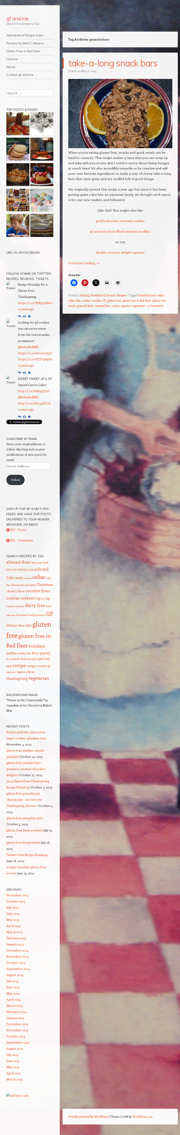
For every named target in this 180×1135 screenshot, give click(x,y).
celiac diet (74, 300)
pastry (45, 653)
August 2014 (14, 975)
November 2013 (17, 1030)
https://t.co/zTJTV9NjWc (35, 359)
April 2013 (13, 1073)
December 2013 (17, 1024)
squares (125, 306)
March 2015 (14, 932)
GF (104, 300)
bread (43, 569)
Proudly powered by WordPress (88, 1116)
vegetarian (138, 306)
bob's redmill (29, 569)
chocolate (30, 585)
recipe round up (38, 666)
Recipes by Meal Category (25, 43)
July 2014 (12, 981)
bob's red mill (14, 569)
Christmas (44, 584)
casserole (27, 578)
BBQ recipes (37, 562)
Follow (15, 480)
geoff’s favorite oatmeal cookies (120, 221)
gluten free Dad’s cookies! (24, 830)
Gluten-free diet (19, 625)
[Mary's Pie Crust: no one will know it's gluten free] (41, 226)
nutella (21, 653)
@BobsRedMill (28, 347)
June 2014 (13, 987)
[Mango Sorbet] (17, 226)
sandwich (11, 672)
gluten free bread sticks (23, 842)
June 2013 (12, 1061)
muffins (11, 653)
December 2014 (17, 950)
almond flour (18, 562)
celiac (160, 295)
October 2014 (15, 963)
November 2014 (17, 956)
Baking (84, 295)
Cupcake (10, 606)
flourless (21, 615)
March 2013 (14, 1079)
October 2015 (15, 901)
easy (13, 615)
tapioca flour (25, 672)
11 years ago (26, 309)
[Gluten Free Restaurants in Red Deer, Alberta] (41, 124)
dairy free (35, 605)
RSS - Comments (21, 540)
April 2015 (13, 926)
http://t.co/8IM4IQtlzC (34, 391)
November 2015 (17, 895)
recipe (116, 306)
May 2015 (12, 920)
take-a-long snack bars (112, 63)
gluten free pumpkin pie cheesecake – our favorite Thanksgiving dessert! (24, 799)
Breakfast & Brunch (103, 295)
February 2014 (16, 1012)
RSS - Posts (17, 530)
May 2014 (12, 993)
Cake (10, 577)
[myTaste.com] (17, 1095)
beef (45, 562)
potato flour (20, 658)
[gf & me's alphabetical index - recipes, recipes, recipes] (17, 201)
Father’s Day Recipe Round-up (27, 855)
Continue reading (83, 263)
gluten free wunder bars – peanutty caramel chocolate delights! (26, 769)
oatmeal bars (102, 306)
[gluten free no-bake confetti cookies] (41, 201)
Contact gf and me (19, 75)
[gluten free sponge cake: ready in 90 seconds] (41, 175)
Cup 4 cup (42, 598)
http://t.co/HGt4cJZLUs (34, 403)
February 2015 (16, 938)
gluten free (114, 300)
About (10, 67)
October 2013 (15, 1036)
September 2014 (18, 969)
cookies (96, 300)
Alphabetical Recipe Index (24, 35)
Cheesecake (17, 585)
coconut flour (37, 590)
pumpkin (32, 658)
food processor (36, 615)
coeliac (86, 300)
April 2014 (13, 999)
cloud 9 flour (15, 591)
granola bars (85, 306)
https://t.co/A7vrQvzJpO (35, 353)
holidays (37, 646)
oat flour (33, 653)
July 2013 (12, 1055)
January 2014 (15, 1018)
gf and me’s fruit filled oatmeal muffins (120, 231)
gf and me (17, 18)
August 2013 (14, 1048)
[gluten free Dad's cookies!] (17, 150)
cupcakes (19, 606)
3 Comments (155, 306)
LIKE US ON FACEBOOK (23, 252)
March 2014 (14, 1005)
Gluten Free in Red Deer (23, 51)
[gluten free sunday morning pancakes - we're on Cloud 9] (17, 124)
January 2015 (15, 944)
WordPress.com (142, 1116)
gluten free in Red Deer (136, 300)
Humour (12, 59)
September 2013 (17, 1042)
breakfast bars (147, 295)
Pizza (9, 658)
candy (19, 578)
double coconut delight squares (120, 252)
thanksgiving (17, 678)
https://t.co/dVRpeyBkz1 (35, 303)
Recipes (121, 295)
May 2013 (12, 1067)
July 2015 (12, 907)
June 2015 (13, 913)
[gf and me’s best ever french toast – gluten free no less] (41, 150)
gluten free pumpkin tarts (24, 818)
